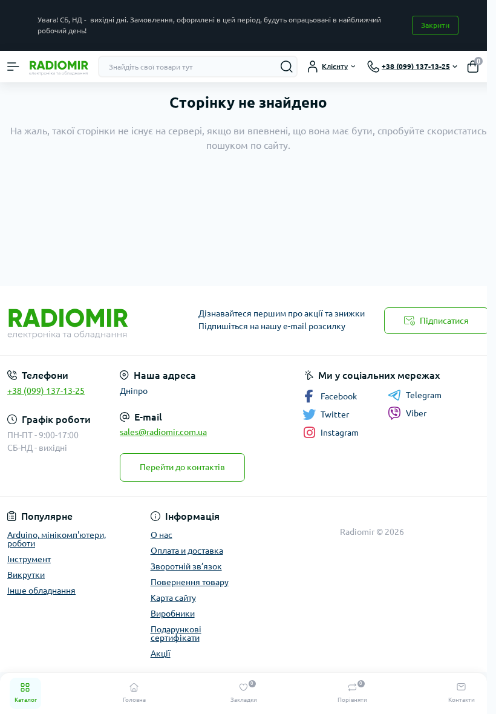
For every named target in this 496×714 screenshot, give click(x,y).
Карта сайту (173, 598)
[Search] (287, 67)
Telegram (424, 395)
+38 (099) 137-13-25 (46, 391)
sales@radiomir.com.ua (163, 432)
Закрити (435, 25)
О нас (161, 535)
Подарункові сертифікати (176, 633)
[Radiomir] (82, 321)
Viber (416, 413)
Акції (161, 653)
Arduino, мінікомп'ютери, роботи (56, 539)
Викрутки (26, 575)
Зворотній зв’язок (186, 566)
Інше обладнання (41, 590)
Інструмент (29, 559)
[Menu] (13, 66)
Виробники (173, 613)
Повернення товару (190, 582)
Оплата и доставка (187, 550)
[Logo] (58, 66)
